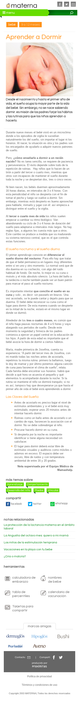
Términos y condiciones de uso (39, 685)
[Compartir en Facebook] (54, 657)
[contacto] (73, 4)
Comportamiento (37, 484)
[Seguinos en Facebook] (59, 4)
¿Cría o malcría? (15, 556)
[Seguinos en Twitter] (66, 4)
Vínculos (53, 490)
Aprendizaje (15, 484)
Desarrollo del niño (18, 490)
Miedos (39, 490)
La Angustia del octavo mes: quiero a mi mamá (36, 535)
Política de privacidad (39, 676)
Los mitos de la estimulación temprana (30, 542)
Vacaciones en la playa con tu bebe (28, 549)
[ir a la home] (22, 5)
